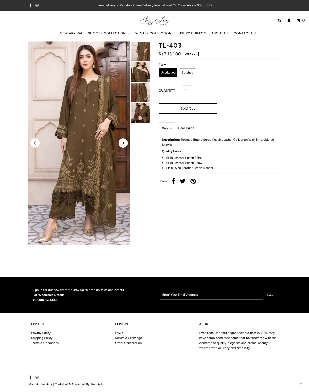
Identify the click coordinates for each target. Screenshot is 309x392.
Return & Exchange (128, 338)
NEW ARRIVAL (71, 33)
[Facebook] (30, 5)
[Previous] (35, 143)
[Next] (123, 143)
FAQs (119, 333)
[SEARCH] (278, 20)
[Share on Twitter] (182, 181)
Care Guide (186, 128)
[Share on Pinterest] (193, 181)
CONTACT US (245, 33)
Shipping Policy (42, 338)
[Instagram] (36, 5)
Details (167, 128)
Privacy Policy (41, 333)
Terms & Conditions (45, 343)
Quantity (167, 90)
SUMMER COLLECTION (107, 33)
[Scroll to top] (300, 383)
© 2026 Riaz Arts (40, 384)
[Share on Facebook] (173, 181)
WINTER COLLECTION (153, 33)
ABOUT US (220, 33)
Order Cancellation (128, 343)
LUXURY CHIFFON (191, 33)
